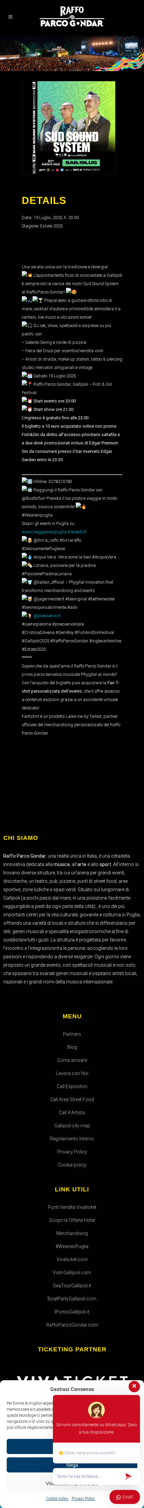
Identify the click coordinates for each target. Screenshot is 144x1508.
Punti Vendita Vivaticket (72, 1207)
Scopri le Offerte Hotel (72, 1220)
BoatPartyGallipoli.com (72, 1298)
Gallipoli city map (72, 1125)
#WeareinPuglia (72, 1246)
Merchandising (72, 1233)
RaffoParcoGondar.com (72, 1325)
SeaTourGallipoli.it (72, 1285)
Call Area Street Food (72, 1099)
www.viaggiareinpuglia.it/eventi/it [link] (54, 531)
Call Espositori (72, 1086)
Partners (72, 1034)
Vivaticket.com (72, 1259)
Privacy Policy (72, 1151)
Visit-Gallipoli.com (72, 1272)
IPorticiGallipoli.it (72, 1311)
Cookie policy (72, 1165)
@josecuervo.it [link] (47, 615)
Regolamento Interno (72, 1138)
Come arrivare (72, 1060)
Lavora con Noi (72, 1073)
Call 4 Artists (72, 1112)
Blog (72, 1047)
